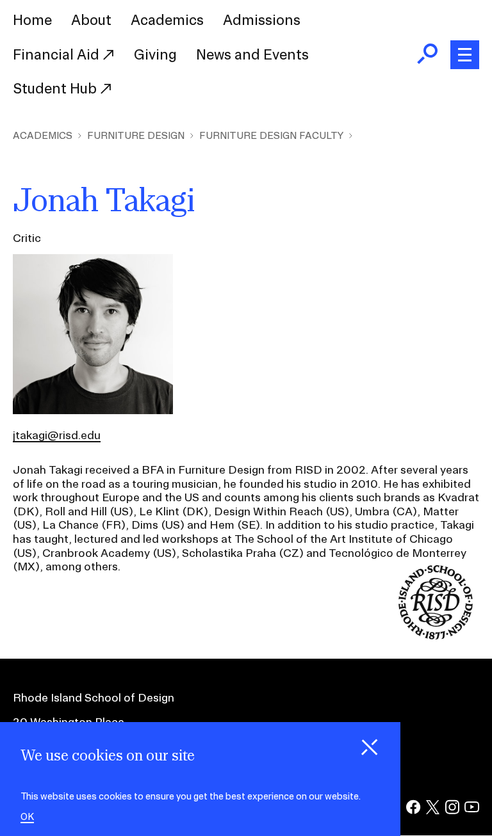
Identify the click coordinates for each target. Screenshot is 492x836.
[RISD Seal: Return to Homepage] (435, 635)
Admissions (261, 20)
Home (32, 20)
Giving (155, 54)
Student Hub (56, 88)
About (91, 20)
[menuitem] (32, 20)
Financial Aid (57, 54)
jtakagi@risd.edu (57, 435)
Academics (167, 20)
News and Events (252, 54)
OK (27, 817)
